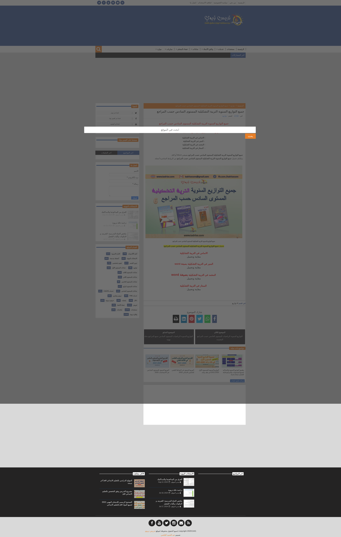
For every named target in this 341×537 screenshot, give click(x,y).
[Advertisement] (170, 448)
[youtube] (159, 523)
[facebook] (152, 523)
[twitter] (166, 523)
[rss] (188, 523)
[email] (181, 523)
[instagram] (173, 523)
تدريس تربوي (150, 531)
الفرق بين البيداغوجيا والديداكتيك (169, 479)
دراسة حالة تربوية (175, 490)
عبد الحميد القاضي (168, 535)
